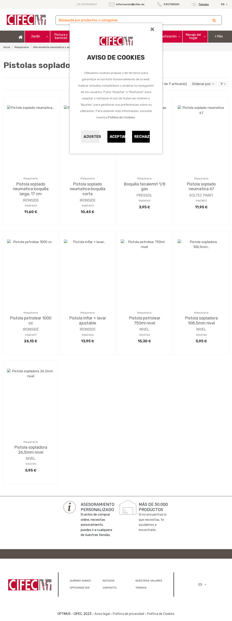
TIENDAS (141, 587)
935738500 (171, 4)
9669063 (144, 200)
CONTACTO (109, 587)
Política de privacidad (128, 614)
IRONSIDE (31, 200)
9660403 (88, 205)
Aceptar (118, 136)
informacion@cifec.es (130, 4)
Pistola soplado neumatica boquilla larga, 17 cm (30, 189)
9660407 (31, 334)
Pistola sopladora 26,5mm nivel (30, 450)
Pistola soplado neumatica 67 (201, 187)
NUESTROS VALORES (148, 580)
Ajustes (91, 136)
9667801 (201, 200)
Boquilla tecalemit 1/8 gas (144, 187)
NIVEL (144, 329)
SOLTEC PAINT (201, 195)
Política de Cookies (121, 117)
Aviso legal (102, 614)
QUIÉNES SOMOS (80, 580)
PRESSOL (144, 195)
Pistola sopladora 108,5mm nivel (201, 321)
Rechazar (142, 136)
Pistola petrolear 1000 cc (30, 321)
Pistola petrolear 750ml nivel (144, 321)
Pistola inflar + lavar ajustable (87, 321)
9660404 (31, 205)
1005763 (144, 334)
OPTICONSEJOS (80, 587)
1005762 (201, 334)
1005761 (30, 463)
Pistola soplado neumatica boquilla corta (87, 189)
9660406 (88, 334)
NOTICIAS (109, 580)
